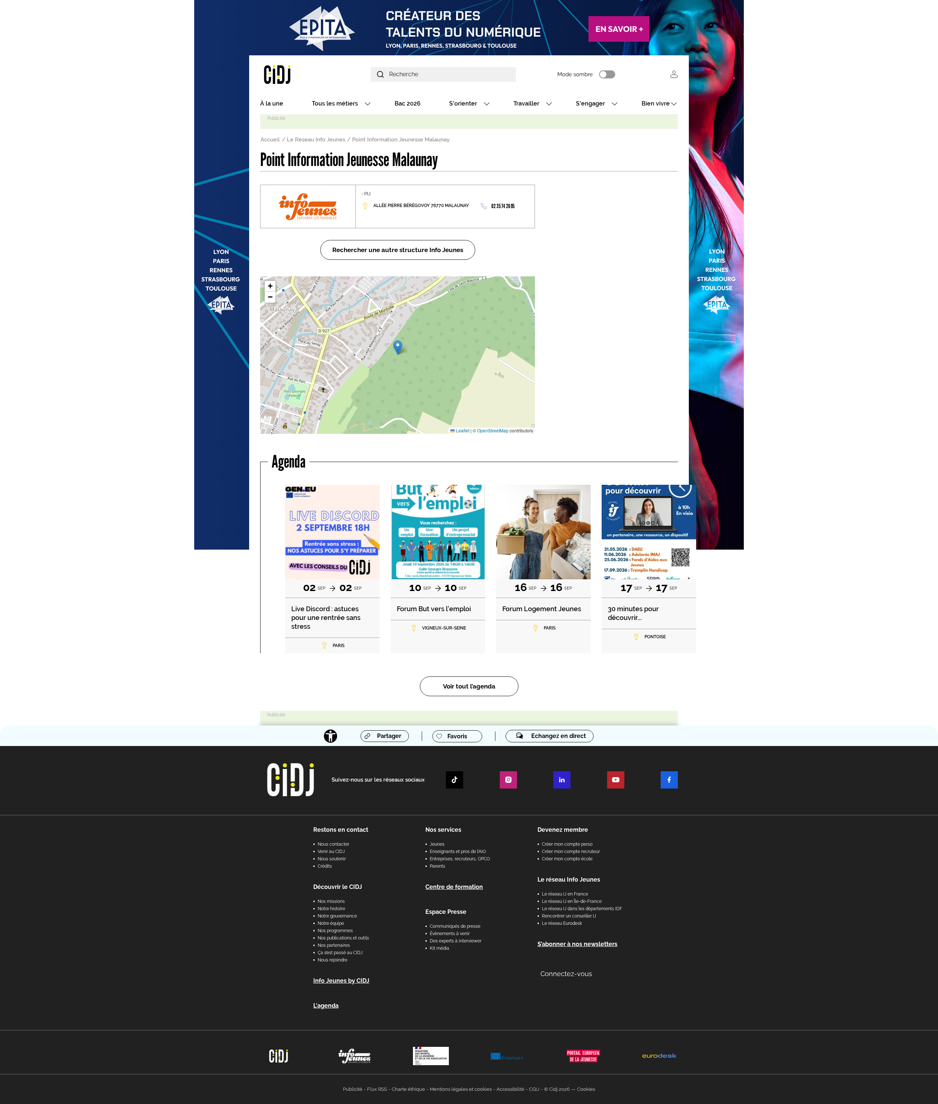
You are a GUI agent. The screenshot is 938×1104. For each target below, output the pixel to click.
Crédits (325, 866)
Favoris (457, 736)
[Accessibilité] (330, 736)
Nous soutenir (332, 858)
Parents (437, 866)
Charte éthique (408, 1089)
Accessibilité (510, 1089)
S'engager (590, 103)
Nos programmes (335, 930)
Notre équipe (331, 923)
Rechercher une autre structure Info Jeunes (397, 250)
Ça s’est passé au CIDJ (340, 952)
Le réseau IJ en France (565, 894)
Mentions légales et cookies (461, 1089)
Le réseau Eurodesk (562, 923)
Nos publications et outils (343, 938)
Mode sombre (575, 74)
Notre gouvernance (337, 916)
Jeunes (437, 844)
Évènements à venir (450, 933)
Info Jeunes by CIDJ (341, 980)
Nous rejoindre (332, 960)
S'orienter (463, 103)
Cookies (586, 1089)
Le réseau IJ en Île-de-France (572, 901)
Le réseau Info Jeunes (569, 879)
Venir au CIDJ (331, 851)
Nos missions (331, 901)
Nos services (443, 829)
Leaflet (462, 430)
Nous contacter (333, 844)
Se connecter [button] (674, 74)
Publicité (352, 1089)
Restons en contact (340, 829)
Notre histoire (331, 908)
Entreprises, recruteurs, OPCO (460, 858)
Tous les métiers (335, 103)
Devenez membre (563, 829)
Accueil (270, 139)
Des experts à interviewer (455, 941)
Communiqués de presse (455, 926)
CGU (534, 1089)
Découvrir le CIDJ (337, 886)
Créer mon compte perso (567, 844)
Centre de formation (454, 886)
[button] (397, 347)
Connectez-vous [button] (566, 974)
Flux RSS (377, 1089)
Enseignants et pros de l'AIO (458, 851)
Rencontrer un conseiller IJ (569, 916)
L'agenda (326, 1005)
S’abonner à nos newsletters (577, 944)
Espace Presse (445, 911)
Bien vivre (656, 103)
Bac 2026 (408, 103)
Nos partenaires (334, 945)
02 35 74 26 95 (502, 206)
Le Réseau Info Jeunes (316, 139)
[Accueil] (294, 74)
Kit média (439, 948)
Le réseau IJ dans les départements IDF (582, 908)
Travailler (526, 103)
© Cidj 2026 (557, 1089)
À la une (271, 103)
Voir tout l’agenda (469, 686)
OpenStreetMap (493, 430)
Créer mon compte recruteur (571, 851)
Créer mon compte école (567, 858)
